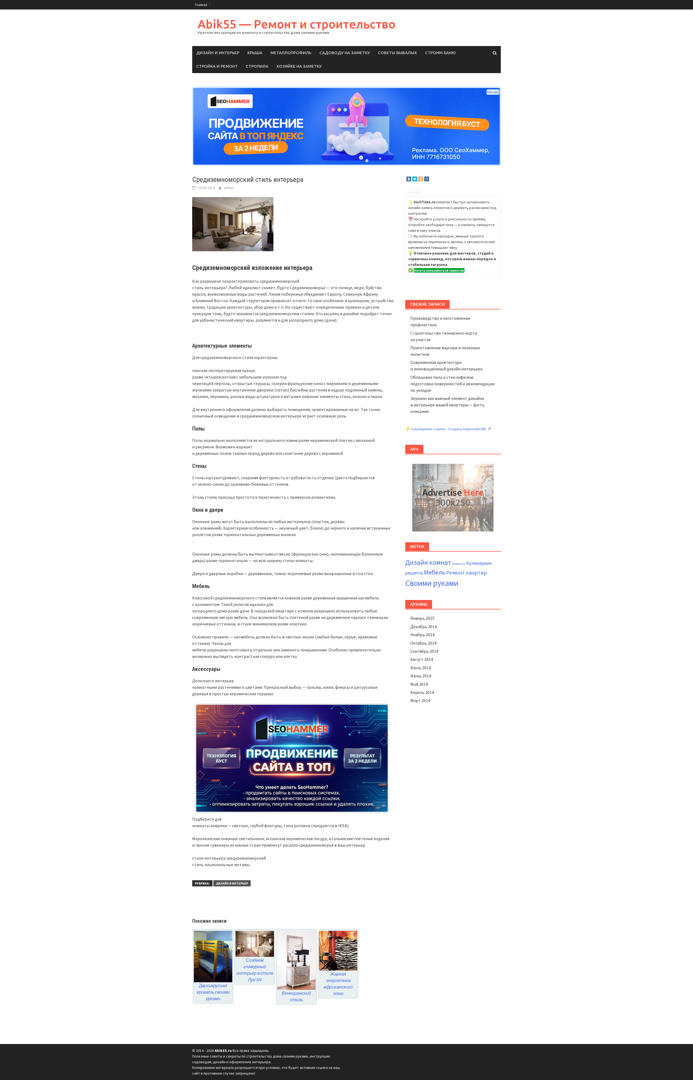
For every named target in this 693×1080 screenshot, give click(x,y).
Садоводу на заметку (344, 52)
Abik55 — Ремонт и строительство (296, 24)
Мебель (434, 572)
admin (229, 187)
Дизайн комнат (428, 562)
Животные (458, 564)
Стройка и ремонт (217, 66)
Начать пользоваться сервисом (439, 270)
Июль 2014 (420, 667)
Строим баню (440, 52)
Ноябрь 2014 (422, 634)
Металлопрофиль (290, 52)
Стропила (257, 66)
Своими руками (431, 583)
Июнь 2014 (420, 675)
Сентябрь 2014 (424, 651)
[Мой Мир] (426, 179)
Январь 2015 (422, 618)
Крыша (254, 52)
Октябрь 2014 (423, 643)
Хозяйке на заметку (299, 66)
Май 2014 (419, 684)
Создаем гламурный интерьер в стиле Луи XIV (254, 969)
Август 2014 (421, 659)
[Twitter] (414, 179)
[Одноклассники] (420, 179)
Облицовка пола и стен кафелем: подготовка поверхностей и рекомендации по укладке (452, 383)
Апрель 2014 (422, 692)
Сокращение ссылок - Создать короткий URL (448, 428)
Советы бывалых (397, 52)
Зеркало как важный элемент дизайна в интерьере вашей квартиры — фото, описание (447, 405)
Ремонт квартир (466, 572)
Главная (201, 4)
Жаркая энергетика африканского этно (338, 983)
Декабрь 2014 (423, 626)
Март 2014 (420, 700)
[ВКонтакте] (408, 179)
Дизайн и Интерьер (217, 52)
